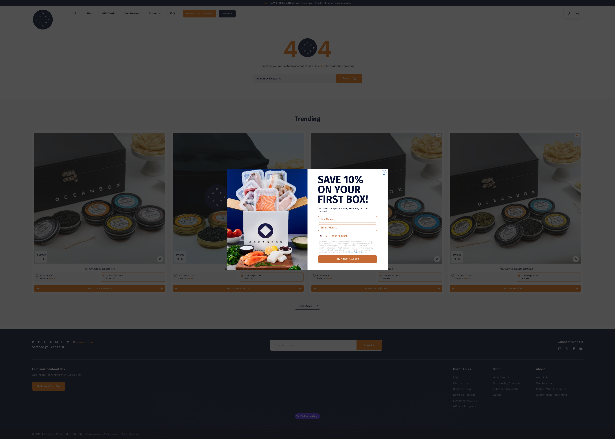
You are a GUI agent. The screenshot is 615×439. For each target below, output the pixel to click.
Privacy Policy (353, 252)
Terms (363, 252)
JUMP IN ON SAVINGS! (347, 259)
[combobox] (323, 236)
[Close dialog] (384, 172)
